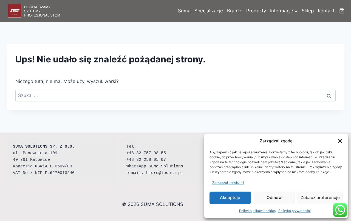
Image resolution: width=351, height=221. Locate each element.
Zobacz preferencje (320, 197)
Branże (234, 10)
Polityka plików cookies (257, 211)
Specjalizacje (208, 10)
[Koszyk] (341, 10)
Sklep (308, 10)
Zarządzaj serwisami (228, 183)
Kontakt (326, 10)
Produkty (256, 10)
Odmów (274, 197)
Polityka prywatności (294, 211)
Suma (184, 10)
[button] (340, 141)
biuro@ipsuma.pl (164, 173)
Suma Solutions (166, 166)
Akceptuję (230, 197)
